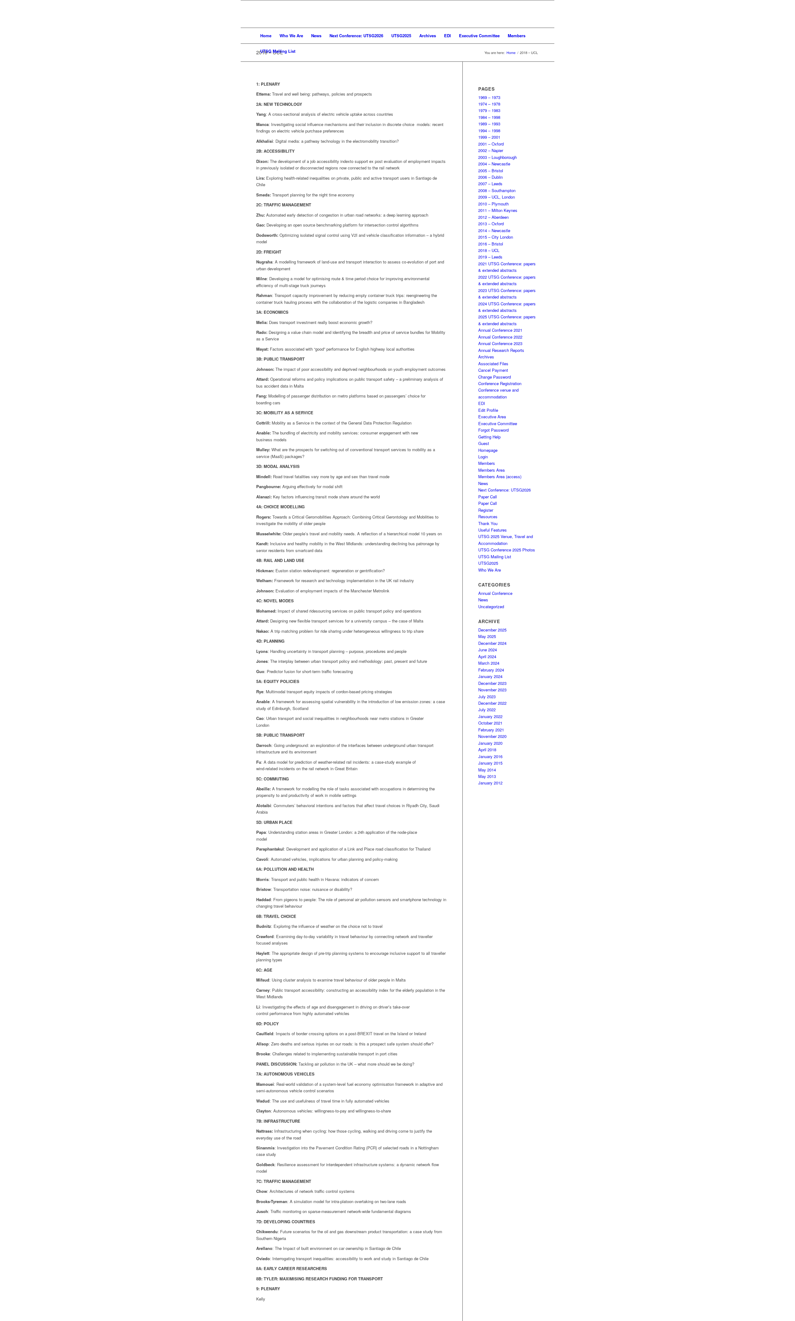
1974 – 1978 (489, 104)
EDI (481, 403)
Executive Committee (497, 423)
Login (483, 457)
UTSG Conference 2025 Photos (506, 550)
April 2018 (487, 750)
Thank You (487, 523)
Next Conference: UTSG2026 (504, 490)
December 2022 (492, 703)
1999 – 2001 (489, 137)
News (483, 483)
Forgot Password (493, 430)
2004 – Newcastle (494, 164)
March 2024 (488, 663)
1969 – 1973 (489, 97)
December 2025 (492, 630)
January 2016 (490, 756)
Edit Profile (488, 410)
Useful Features (492, 530)
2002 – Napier (490, 150)
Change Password (494, 377)
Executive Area (492, 417)
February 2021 (491, 730)
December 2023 (492, 683)
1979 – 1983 (489, 110)
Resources (487, 516)
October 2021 (490, 723)
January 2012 (490, 783)
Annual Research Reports (501, 350)
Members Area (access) (499, 476)
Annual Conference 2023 (500, 343)
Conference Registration (499, 383)
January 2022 (490, 716)
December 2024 (492, 643)
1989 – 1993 (489, 124)
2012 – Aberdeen (493, 217)
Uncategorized (491, 606)
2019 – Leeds (490, 257)
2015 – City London (495, 237)
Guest (483, 443)
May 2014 (487, 770)
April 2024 (487, 656)
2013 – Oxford (491, 224)
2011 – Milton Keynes (497, 210)
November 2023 (492, 690)
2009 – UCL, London (496, 197)
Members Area (491, 470)
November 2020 (492, 736)
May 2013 (487, 776)
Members (486, 463)
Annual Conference (495, 593)
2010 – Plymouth (493, 204)
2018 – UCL (488, 250)
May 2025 (487, 636)
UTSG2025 (488, 563)
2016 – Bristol (490, 244)
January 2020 (490, 743)
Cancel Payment (493, 370)
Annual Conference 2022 (500, 337)
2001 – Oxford (491, 144)
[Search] (535, 51)
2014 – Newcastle (494, 230)
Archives (486, 357)
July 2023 (487, 696)
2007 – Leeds (490, 183)
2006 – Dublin (490, 177)
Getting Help (489, 437)
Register (485, 510)
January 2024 (490, 676)
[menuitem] (265, 35)
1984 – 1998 (489, 117)
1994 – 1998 (489, 130)
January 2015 (490, 763)
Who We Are (489, 570)
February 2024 (491, 670)
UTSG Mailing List (494, 556)
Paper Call (487, 497)
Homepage (487, 450)
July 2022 (487, 709)
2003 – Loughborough (497, 157)
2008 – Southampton (497, 190)
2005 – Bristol (490, 170)
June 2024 (487, 650)
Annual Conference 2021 (500, 330)
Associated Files (493, 363)
